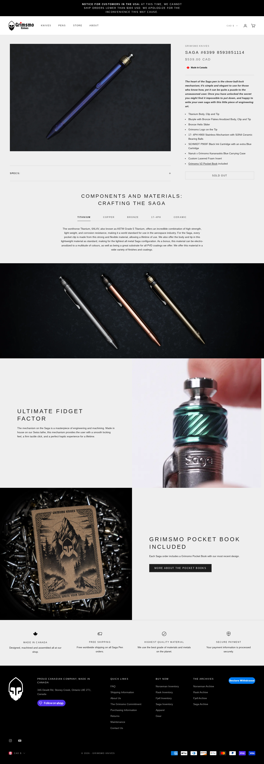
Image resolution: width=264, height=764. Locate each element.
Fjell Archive (200, 698)
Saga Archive (200, 704)
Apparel (160, 710)
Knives (46, 25)
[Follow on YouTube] (20, 740)
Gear (158, 716)
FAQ (112, 686)
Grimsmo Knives (197, 46)
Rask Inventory (164, 692)
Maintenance (117, 721)
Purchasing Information (123, 710)
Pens (62, 25)
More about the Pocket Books (180, 568)
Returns (114, 716)
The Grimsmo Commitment (125, 704)
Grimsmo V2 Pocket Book (202, 163)
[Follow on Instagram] (10, 740)
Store (77, 25)
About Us (115, 698)
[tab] (84, 218)
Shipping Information (122, 692)
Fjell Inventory (164, 698)
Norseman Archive (203, 686)
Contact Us (116, 728)
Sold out (219, 175)
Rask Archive (200, 692)
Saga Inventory (164, 704)
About (94, 25)
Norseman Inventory (167, 686)
